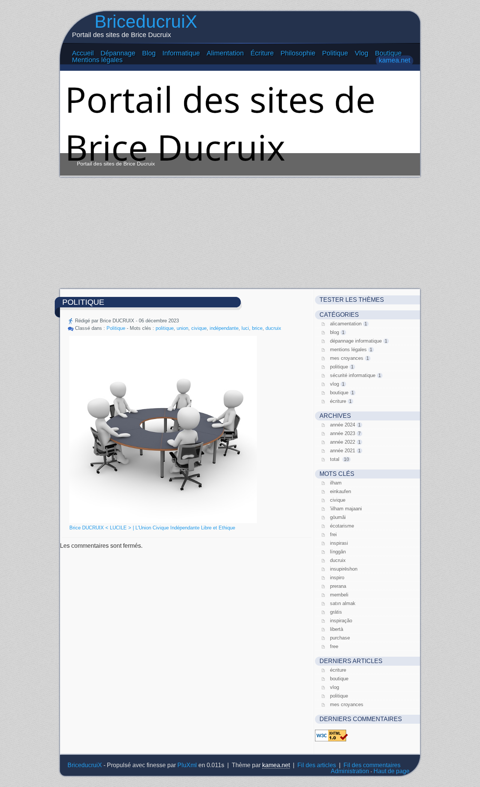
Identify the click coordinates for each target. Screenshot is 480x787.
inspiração (341, 620)
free (334, 646)
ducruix (273, 328)
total (335, 459)
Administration (350, 771)
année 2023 (342, 433)
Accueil (83, 53)
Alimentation (225, 53)
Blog (149, 53)
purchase (340, 638)
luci (245, 328)
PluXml (187, 765)
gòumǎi (338, 517)
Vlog (361, 53)
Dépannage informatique (356, 341)
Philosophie (297, 53)
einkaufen (340, 491)
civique (199, 328)
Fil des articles (316, 765)
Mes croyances (346, 358)
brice (257, 328)
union (182, 328)
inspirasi (339, 543)
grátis (336, 612)
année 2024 (342, 425)
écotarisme (342, 526)
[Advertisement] (240, 232)
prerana (338, 586)
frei (333, 534)
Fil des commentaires (372, 765)
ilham (336, 483)
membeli (339, 595)
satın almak (343, 603)
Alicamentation (346, 323)
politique (165, 328)
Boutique (388, 53)
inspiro (337, 577)
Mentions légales (97, 60)
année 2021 (342, 450)
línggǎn (338, 551)
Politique (335, 53)
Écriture (262, 53)
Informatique (181, 53)
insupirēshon (343, 569)
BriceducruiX (145, 21)
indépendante (224, 328)
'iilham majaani (346, 508)
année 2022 (342, 442)
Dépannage (117, 53)
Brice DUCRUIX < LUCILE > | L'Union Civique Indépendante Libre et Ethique (152, 528)
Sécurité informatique (352, 375)
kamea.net (394, 60)
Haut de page (392, 771)
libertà (336, 629)
